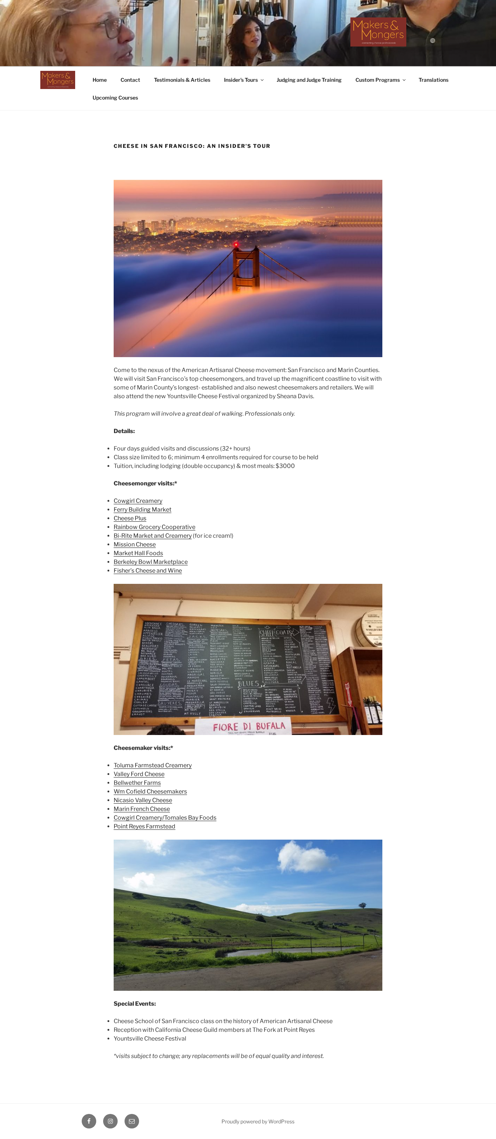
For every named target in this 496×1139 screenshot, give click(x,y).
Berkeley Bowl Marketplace (151, 561)
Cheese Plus (130, 518)
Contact (130, 80)
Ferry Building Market (142, 509)
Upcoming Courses (115, 97)
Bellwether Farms (137, 782)
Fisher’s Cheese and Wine (148, 570)
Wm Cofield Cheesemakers (150, 791)
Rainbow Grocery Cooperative (154, 527)
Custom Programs (377, 80)
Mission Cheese (135, 544)
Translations (433, 80)
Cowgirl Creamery (138, 500)
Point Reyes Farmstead (144, 826)
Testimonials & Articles (182, 80)
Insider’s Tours (241, 80)
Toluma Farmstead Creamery (153, 765)
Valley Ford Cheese (139, 774)
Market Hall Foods (138, 553)
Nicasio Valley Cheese (143, 800)
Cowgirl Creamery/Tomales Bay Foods (165, 817)
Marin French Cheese (142, 808)
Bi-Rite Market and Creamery (153, 535)
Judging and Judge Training (309, 80)
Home (100, 80)
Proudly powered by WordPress (257, 1121)
